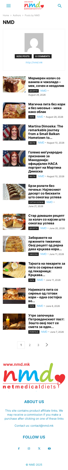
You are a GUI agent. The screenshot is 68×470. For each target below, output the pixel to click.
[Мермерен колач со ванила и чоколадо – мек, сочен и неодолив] (14, 84)
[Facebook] (18, 448)
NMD (43, 90)
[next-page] (47, 345)
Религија (33, 332)
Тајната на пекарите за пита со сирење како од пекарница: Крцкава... (46, 269)
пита (31, 117)
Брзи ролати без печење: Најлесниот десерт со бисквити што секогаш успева (44, 191)
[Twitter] (39, 448)
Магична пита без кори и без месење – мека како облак (46, 108)
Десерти (33, 91)
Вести (32, 143)
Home (6, 15)
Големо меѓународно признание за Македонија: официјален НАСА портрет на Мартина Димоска (45, 161)
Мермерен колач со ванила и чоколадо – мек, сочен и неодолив (46, 82)
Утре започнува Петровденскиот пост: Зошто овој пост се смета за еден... (46, 321)
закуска (33, 254)
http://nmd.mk (34, 62)
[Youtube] (49, 448)
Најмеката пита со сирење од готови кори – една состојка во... (45, 295)
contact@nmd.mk (41, 425)
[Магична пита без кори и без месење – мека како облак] (14, 110)
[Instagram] (29, 448)
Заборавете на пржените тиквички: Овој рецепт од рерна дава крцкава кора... (45, 243)
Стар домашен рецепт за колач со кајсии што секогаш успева (46, 219)
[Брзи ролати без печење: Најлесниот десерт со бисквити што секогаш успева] (14, 192)
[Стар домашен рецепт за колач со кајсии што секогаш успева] (14, 222)
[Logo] (34, 390)
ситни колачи (36, 202)
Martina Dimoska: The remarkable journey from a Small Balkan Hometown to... (45, 132)
